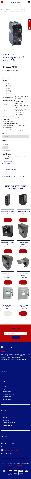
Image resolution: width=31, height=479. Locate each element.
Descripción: (5, 78)
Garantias (5, 386)
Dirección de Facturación (9, 422)
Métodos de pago (7, 391)
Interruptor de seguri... (23, 243)
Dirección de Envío (7, 425)
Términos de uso (7, 399)
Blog (4, 381)
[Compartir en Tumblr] (20, 176)
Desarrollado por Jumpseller (15, 465)
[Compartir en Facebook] (9, 176)
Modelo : (4, 134)
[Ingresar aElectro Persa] (29, 28)
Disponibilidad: (6, 151)
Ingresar (5, 417)
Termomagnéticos (20, 9)
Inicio (4, 379)
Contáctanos (8, 163)
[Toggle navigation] (29, 2)
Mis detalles (6, 420)
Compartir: (5, 176)
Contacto (5, 384)
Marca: (4, 70)
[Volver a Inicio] (2, 9)
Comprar (7, 220)
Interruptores (9, 9)
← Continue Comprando (10, 169)
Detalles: (4, 140)
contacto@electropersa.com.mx (11, 450)
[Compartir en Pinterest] (18, 176)
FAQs (4, 389)
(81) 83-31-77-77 (8, 447)
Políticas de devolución (8, 394)
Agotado (7, 313)
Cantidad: (5, 144)
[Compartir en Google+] (15, 176)
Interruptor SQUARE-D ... (7, 212)
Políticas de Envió (7, 396)
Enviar (15, 337)
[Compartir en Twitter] (12, 176)
